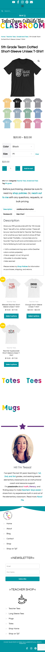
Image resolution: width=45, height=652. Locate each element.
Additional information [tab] (25, 209)
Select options (11, 316)
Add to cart (28, 168)
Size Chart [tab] (20, 214)
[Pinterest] (27, 2)
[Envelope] (31, 2)
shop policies (20, 193)
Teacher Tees (11, 36)
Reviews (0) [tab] (7, 214)
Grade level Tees (22, 36)
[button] (22, 6)
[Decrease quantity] (4, 168)
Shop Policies (22, 266)
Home (3, 36)
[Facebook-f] (18, 2)
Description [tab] (7, 209)
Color (6, 146)
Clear (37, 154)
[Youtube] (14, 2)
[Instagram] (22, 2)
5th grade (8, 183)
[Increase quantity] (17, 168)
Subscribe (22, 579)
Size (5, 154)
